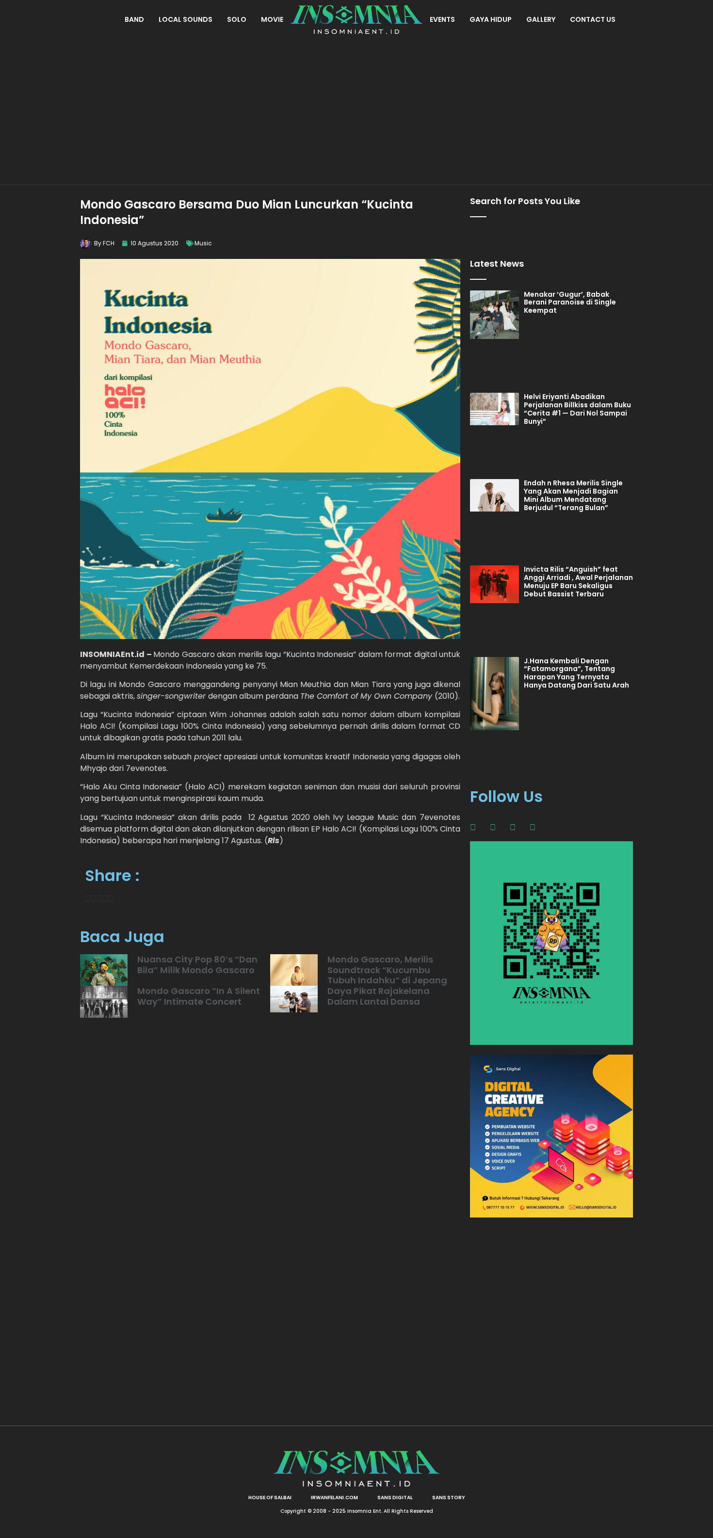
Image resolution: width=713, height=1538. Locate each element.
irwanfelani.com (334, 1497)
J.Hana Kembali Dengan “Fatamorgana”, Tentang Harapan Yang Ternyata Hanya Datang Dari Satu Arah (576, 673)
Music (203, 243)
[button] (88, 899)
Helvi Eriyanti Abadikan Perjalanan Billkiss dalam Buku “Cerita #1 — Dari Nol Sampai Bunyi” (577, 409)
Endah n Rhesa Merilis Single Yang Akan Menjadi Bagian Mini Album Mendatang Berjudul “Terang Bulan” (573, 495)
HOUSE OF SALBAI (270, 1497)
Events (442, 19)
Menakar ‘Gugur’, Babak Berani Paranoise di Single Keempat (570, 302)
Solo (236, 19)
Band (134, 19)
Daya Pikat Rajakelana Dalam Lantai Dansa (378, 996)
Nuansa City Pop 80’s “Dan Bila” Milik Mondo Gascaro (197, 964)
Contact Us (593, 19)
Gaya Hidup (491, 19)
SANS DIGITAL (395, 1497)
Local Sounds (185, 19)
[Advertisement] (356, 111)
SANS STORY (448, 1497)
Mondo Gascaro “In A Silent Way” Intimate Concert (198, 996)
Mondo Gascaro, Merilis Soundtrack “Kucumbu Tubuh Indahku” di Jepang (387, 969)
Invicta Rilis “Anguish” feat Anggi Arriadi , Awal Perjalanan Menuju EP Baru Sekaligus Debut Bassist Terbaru (578, 581)
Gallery (540, 19)
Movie (272, 19)
